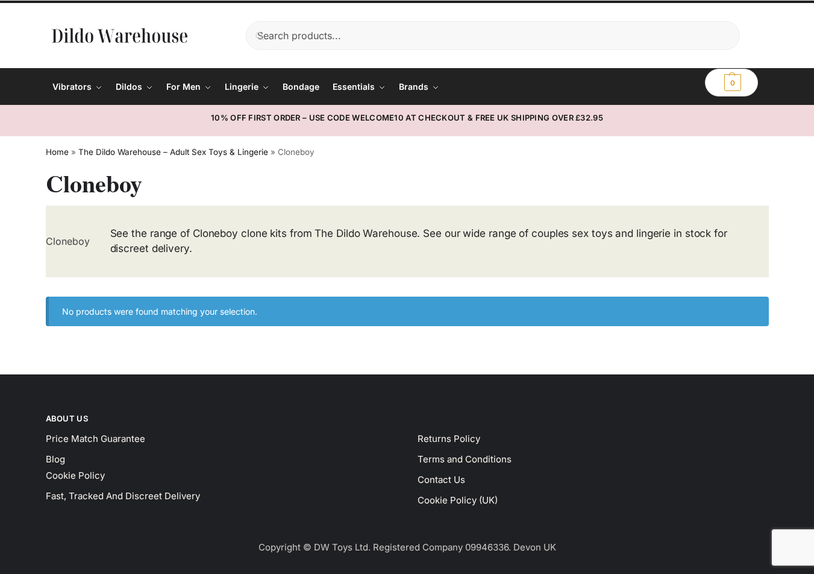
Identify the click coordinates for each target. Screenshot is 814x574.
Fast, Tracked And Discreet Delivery (123, 496)
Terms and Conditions (465, 459)
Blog (55, 459)
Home (57, 152)
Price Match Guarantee (95, 438)
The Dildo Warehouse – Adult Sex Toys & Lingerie (173, 152)
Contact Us (441, 479)
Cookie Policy (75, 475)
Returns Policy (449, 438)
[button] (731, 82)
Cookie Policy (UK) (458, 500)
